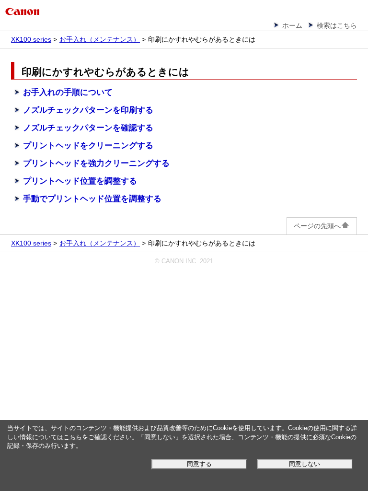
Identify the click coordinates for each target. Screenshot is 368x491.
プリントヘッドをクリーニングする (88, 145)
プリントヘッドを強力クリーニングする (96, 163)
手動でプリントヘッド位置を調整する (92, 198)
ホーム (292, 25)
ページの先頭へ (317, 226)
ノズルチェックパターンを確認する (88, 127)
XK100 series (31, 39)
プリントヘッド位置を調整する (80, 181)
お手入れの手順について (68, 92)
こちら (72, 437)
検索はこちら (337, 25)
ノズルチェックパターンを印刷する (88, 110)
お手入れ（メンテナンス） (99, 39)
